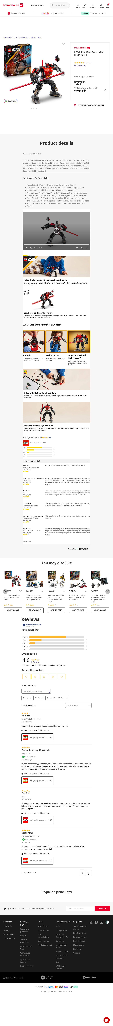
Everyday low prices (61, 946)
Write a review (79, 65)
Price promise (61, 930)
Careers (76, 953)
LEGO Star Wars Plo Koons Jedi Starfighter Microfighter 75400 (34, 597)
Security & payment (24, 930)
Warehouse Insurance (25, 954)
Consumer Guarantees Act (62, 935)
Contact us (60, 941)
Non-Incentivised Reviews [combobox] (55, 698)
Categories (36, 5)
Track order (7, 926)
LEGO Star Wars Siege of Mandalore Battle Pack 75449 (77, 597)
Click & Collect (8, 934)
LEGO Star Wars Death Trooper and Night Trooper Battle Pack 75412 (99, 598)
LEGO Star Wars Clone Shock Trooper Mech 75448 (12, 597)
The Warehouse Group (79, 927)
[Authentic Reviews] (32, 625)
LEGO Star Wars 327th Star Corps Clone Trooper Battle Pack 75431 (56, 598)
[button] (101, 6)
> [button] (30, 541)
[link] (35, 660)
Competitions (43, 930)
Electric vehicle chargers (62, 956)
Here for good (79, 941)
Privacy (23, 935)
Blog (57, 962)
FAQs (58, 926)
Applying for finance (25, 960)
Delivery (6, 930)
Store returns (43, 941)
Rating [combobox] (25, 698)
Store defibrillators (43, 935)
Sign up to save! (9, 908)
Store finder (43, 926)
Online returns (9, 938)
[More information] (104, 90)
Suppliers (77, 949)
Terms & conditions (24, 940)
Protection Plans (27, 966)
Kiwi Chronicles (79, 933)
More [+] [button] (48, 484)
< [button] (23, 541)
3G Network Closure (60, 967)
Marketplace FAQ (45, 945)
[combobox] (80, 705)
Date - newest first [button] (32, 461)
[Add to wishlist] (63, 44)
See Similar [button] (12, 101)
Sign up (102, 908)
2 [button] (29, 541)
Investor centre (79, 937)
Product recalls (62, 951)
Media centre (78, 945)
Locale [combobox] (37, 698)
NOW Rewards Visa (26, 947)
